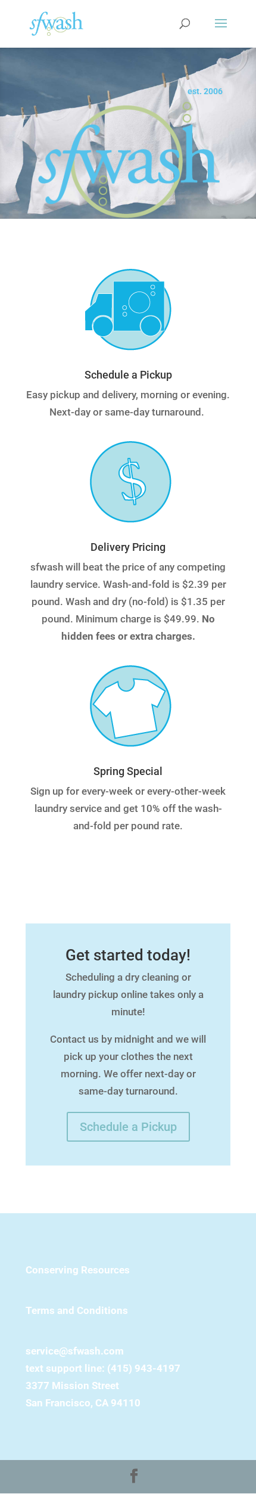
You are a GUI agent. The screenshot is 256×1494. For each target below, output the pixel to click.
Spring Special (128, 771)
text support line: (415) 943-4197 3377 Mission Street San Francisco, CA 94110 (103, 1385)
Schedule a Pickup (128, 374)
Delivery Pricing (128, 547)
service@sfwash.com (75, 1351)
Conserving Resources (78, 1270)
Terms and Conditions (77, 1310)
